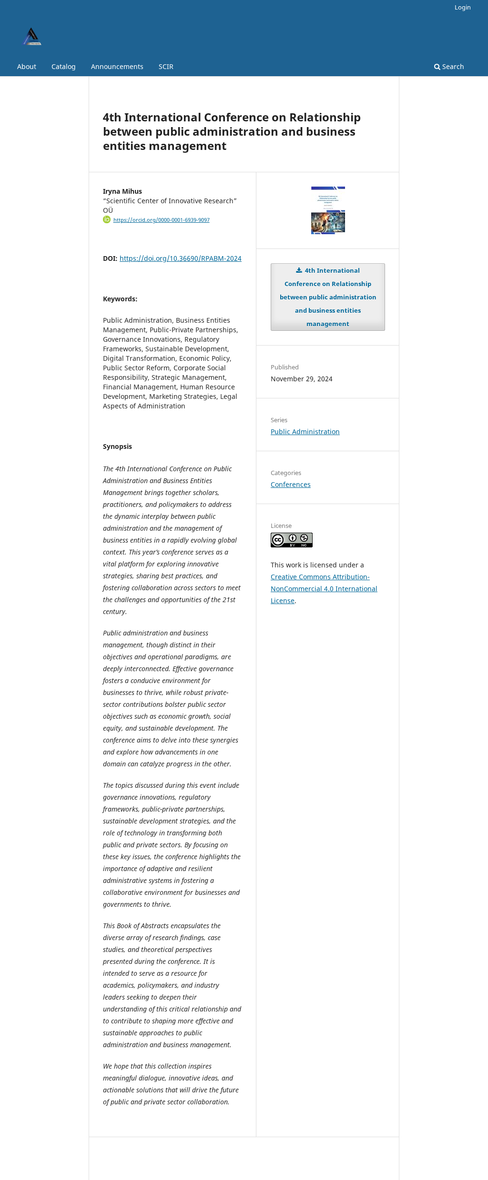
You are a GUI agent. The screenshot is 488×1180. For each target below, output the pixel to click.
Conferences (291, 484)
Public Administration (305, 431)
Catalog (63, 66)
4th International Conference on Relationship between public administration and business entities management (328, 297)
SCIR (166, 66)
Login (463, 7)
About (26, 66)
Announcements (117, 66)
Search (452, 66)
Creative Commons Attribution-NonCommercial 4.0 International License (324, 588)
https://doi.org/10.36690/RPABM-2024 (181, 258)
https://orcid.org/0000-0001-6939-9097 (161, 220)
